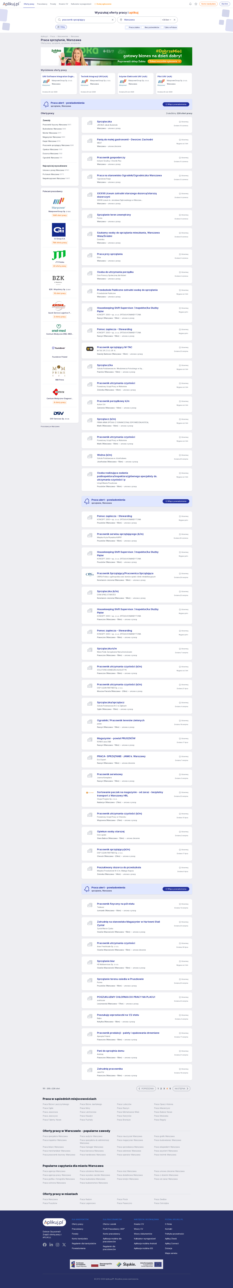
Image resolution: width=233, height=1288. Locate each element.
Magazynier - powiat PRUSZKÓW (116, 738)
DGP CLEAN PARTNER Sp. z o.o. (110, 688)
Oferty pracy (29, 4)
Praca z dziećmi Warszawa (166, 1175)
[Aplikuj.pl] (54, 1222)
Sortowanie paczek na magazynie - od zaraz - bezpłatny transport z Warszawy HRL (130, 794)
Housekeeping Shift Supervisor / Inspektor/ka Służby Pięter (128, 309)
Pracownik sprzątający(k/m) (113, 849)
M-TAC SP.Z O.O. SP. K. (106, 351)
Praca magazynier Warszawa (130, 1140)
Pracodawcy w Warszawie (50, 426)
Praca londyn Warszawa (127, 1179)
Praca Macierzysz (162, 1108)
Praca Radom (86, 1199)
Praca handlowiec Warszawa (93, 1154)
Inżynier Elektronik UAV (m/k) (133, 76)
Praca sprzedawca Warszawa (130, 1147)
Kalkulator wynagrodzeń (81, 4)
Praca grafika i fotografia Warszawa (59, 1179)
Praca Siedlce (160, 1199)
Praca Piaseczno (124, 1203)
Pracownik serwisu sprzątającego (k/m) (120, 534)
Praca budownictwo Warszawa (94, 1183)
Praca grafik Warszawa (164, 1136)
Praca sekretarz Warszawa (129, 1151)
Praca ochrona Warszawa (54, 1183)
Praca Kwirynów (124, 1116)
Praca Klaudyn (86, 1116)
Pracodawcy (42, 4)
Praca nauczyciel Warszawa (129, 1136)
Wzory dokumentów (143, 1234)
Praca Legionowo (88, 1203)
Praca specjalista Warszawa (55, 1136)
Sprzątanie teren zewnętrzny (114, 214)
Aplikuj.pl (44, 36)
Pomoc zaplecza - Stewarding (114, 329)
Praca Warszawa (50, 1199)
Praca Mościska (161, 1116)
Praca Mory (85, 1108)
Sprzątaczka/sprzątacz (110, 702)
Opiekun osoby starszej (111, 831)
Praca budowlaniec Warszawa (167, 1140)
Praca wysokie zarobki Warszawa (95, 1175)
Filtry (63, 27)
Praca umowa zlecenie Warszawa (169, 1171)
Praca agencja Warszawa (54, 1171)
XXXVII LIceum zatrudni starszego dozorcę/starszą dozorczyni (127, 195)
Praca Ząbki (48, 1108)
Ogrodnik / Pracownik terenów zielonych (121, 720)
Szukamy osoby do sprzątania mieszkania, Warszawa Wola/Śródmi (128, 234)
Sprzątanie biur (106, 961)
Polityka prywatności (174, 1234)
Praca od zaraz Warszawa (166, 1179)
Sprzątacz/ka (105, 365)
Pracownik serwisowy (110, 774)
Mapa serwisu (171, 1253)
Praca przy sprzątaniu (110, 254)
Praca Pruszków (50, 1203)
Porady (53, 4)
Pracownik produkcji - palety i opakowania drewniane (128, 1032)
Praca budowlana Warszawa (92, 1179)
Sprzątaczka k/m (107, 648)
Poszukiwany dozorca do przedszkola (119, 867)
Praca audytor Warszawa (91, 1136)
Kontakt (168, 1229)
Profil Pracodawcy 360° (114, 1229)
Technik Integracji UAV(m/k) (94, 76)
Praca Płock (122, 1199)
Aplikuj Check (171, 1238)
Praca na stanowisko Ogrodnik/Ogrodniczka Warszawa (129, 175)
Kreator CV (63, 4)
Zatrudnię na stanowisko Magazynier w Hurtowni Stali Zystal (128, 923)
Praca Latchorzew (88, 1112)
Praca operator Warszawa (128, 1154)
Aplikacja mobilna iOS (143, 1248)
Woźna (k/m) (104, 454)
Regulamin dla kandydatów (84, 1243)
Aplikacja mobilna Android (145, 1243)
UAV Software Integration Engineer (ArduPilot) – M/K (58, 76)
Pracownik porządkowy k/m (113, 401)
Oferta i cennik (109, 1224)
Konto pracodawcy (111, 1234)
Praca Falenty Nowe (52, 1120)
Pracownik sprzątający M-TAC (114, 347)
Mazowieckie (63, 36)
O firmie (168, 1224)
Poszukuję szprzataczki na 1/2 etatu (118, 1014)
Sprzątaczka (104, 121)
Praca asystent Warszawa (166, 1151)
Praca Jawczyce (50, 1116)
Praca (52, 36)
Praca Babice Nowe (163, 1112)
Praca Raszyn (123, 1108)
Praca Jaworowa (50, 1112)
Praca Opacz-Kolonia (163, 1104)
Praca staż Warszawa (126, 1171)
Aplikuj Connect (172, 1243)
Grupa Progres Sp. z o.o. (107, 799)
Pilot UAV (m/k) (165, 76)
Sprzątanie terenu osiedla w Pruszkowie (120, 979)
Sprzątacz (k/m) (106, 419)
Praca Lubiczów (124, 1104)
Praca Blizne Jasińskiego (91, 1104)
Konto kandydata (208, 4)
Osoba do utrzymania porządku (115, 272)
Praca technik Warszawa (165, 1154)
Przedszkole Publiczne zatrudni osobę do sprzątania (127, 289)
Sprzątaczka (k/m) (108, 591)
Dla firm (225, 4)
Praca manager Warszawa (91, 1147)
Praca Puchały (86, 1120)
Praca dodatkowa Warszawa (130, 1175)
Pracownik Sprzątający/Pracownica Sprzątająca (125, 573)
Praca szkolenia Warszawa (92, 1171)
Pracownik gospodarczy (111, 157)
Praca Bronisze (124, 1120)
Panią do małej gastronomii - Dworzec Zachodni (125, 139)
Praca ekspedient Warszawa (167, 1147)
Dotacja (168, 1248)
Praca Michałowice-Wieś (128, 1112)
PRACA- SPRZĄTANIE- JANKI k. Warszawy (121, 756)
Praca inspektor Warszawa (55, 1140)
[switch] (176, 104)
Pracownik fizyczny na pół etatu (115, 903)
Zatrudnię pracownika (110, 1068)
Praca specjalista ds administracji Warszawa (94, 1141)
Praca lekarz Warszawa (53, 1147)
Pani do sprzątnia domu (110, 1050)
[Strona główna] (11, 4)
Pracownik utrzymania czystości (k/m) (119, 666)
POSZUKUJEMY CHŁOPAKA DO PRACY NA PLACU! (126, 997)
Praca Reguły (160, 1120)
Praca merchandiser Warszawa (56, 1151)
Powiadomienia (78, 1248)
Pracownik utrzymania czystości (116, 383)
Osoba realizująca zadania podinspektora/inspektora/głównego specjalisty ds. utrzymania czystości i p (127, 476)
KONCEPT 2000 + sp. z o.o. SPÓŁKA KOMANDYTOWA (119, 315)
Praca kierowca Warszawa (92, 1151)
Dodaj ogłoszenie (104, 4)
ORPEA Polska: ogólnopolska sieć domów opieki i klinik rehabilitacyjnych (126, 577)
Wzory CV (138, 1229)
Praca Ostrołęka (161, 1203)
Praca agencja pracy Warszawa (57, 1175)
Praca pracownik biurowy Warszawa (59, 1154)
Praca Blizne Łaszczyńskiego (56, 1104)
